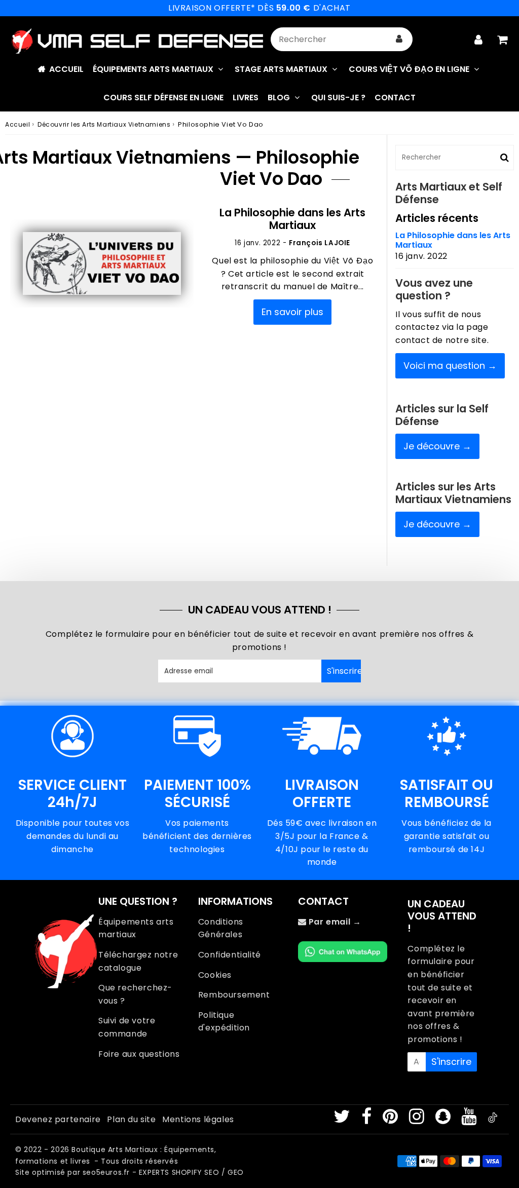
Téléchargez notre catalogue (138, 961)
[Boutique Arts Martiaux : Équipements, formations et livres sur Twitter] (343, 1120)
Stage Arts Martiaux (281, 69)
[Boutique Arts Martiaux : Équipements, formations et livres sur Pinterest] (391, 1120)
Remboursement (234, 995)
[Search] (399, 39)
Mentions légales (198, 1119)
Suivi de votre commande (126, 1027)
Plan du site (131, 1119)
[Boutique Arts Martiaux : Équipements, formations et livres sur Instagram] (417, 1120)
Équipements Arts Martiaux (153, 69)
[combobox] (342, 39)
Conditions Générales (220, 928)
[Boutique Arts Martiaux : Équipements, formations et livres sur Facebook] (368, 1120)
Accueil (66, 69)
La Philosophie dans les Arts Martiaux (292, 219)
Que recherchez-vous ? (135, 994)
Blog (279, 97)
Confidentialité (229, 955)
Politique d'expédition (224, 1021)
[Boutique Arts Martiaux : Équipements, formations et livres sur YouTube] (470, 1120)
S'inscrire (344, 671)
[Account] (478, 39)
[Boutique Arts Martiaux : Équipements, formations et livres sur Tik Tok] (492, 1120)
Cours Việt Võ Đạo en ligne (409, 69)
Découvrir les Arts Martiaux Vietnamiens (104, 124)
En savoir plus (292, 311)
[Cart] (502, 39)
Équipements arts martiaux (136, 928)
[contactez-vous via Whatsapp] (343, 959)
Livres (245, 97)
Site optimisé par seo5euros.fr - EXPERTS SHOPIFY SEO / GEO (129, 1172)
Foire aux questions (138, 1054)
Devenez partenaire (58, 1119)
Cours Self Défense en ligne (163, 97)
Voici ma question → (450, 365)
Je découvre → (437, 446)
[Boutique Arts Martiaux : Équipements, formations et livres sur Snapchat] (444, 1120)
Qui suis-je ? (338, 97)
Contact (395, 97)
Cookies (215, 975)
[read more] (102, 263)
